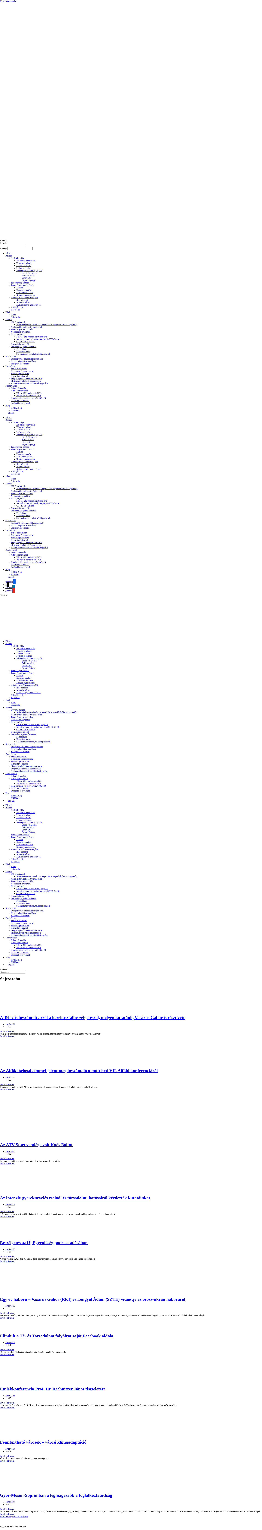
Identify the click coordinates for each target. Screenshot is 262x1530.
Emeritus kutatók (23, 290)
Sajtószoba (15, 317)
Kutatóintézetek (23, 351)
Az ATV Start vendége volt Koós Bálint (36, 1144)
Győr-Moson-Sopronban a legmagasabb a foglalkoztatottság (56, 1495)
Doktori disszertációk (20, 344)
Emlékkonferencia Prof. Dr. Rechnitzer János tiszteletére (52, 1388)
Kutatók (19, 288)
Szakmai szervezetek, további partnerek (33, 354)
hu (1, 595)
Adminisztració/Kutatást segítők (24, 297)
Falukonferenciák (18, 388)
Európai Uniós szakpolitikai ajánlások (27, 359)
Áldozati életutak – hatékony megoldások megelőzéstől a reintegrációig (47, 324)
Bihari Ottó (27, 278)
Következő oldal (21, 1516)
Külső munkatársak (24, 292)
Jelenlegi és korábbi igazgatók (29, 270)
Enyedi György (28, 280)
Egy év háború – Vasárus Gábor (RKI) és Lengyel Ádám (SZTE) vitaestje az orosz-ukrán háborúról (92, 1299)
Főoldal (8, 253)
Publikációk (10, 366)
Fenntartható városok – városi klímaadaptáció (43, 1442)
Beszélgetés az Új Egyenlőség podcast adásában (44, 1242)
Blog (7, 405)
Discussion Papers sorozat (22, 371)
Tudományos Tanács (20, 283)
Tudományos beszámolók (22, 329)
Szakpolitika (10, 356)
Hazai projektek (18, 334)
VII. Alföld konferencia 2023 (28, 393)
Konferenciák (11, 386)
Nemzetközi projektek (20, 332)
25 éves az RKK (23, 265)
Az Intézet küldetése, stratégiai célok (26, 327)
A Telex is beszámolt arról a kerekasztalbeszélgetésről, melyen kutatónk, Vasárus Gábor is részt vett (92, 1017)
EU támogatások (18, 322)
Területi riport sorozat (20, 373)
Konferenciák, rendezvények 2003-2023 (28, 398)
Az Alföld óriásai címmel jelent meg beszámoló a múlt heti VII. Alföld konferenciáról (79, 1070)
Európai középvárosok (20, 403)
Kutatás (8, 319)
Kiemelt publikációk (19, 376)
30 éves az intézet (24, 268)
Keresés (3, 240)
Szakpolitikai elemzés (20, 364)
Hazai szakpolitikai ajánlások (23, 361)
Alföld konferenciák (19, 391)
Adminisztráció (22, 302)
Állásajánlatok (17, 307)
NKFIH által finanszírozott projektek (32, 337)
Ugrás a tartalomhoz (8, 1)
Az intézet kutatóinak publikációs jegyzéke (29, 383)
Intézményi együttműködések (23, 346)
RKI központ (22, 300)
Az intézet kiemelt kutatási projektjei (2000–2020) (37, 339)
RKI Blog (15, 410)
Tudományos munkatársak (22, 285)
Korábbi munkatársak (25, 295)
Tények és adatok (24, 263)
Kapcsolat (15, 310)
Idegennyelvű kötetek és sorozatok (26, 381)
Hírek (7, 312)
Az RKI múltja (17, 258)
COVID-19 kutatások (25, 341)
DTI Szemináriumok (20, 400)
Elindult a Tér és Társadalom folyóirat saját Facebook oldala (56, 1335)
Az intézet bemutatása (25, 261)
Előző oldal (5, 1516)
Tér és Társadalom (19, 368)
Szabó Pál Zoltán (29, 273)
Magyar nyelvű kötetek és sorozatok (26, 378)
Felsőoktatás (21, 349)
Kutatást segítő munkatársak (28, 305)
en (5, 595)
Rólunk (8, 256)
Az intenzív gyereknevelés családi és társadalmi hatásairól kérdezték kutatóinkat (75, 1197)
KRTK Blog (16, 408)
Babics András (28, 275)
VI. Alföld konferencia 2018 (28, 395)
